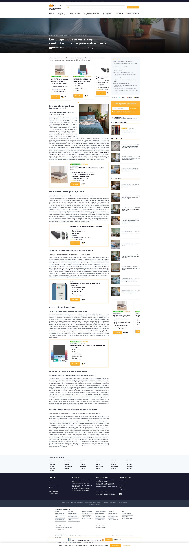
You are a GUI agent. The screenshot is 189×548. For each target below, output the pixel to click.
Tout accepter (115, 545)
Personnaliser (126, 545)
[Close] (121, 221)
